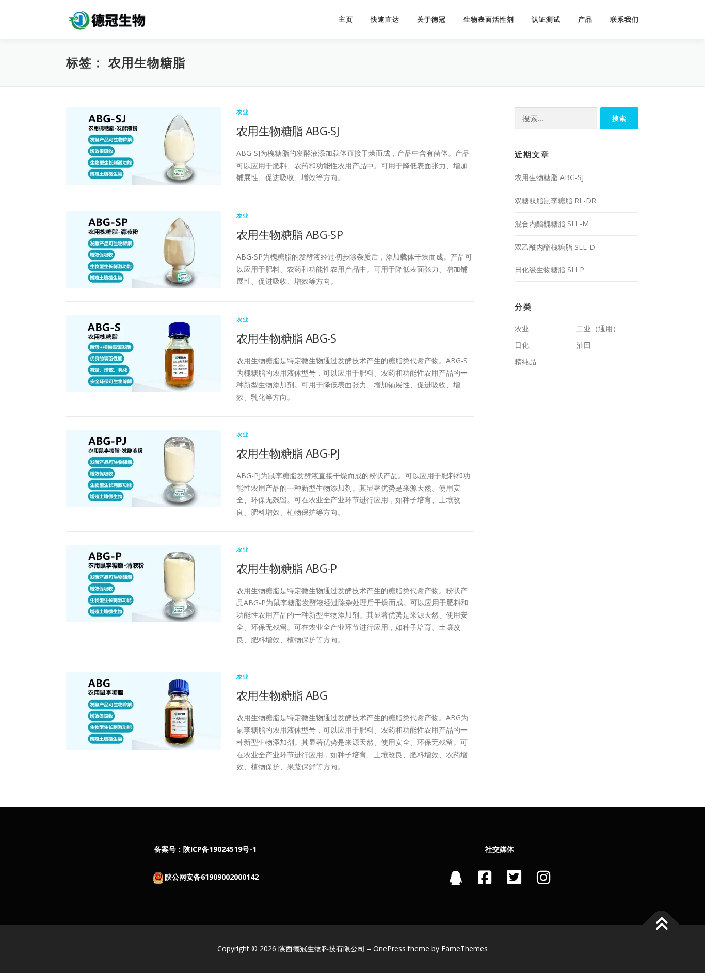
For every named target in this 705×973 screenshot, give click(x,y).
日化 (522, 345)
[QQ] (456, 880)
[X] (514, 877)
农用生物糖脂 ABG (281, 695)
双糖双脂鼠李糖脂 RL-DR (555, 200)
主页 (346, 19)
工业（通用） (598, 328)
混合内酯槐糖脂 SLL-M (552, 224)
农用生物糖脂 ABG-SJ (287, 130)
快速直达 (385, 19)
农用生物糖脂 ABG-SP (289, 234)
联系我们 (624, 19)
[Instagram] (543, 877)
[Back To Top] (661, 924)
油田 (583, 345)
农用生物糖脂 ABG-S (286, 338)
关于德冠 (431, 19)
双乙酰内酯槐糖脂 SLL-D (555, 247)
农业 (242, 112)
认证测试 (546, 19)
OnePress (389, 948)
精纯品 (525, 361)
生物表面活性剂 (488, 19)
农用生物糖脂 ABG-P (286, 568)
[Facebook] (484, 877)
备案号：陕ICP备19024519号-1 (205, 849)
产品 (585, 19)
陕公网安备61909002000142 (212, 877)
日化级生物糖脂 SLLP (549, 269)
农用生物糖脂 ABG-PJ (288, 453)
